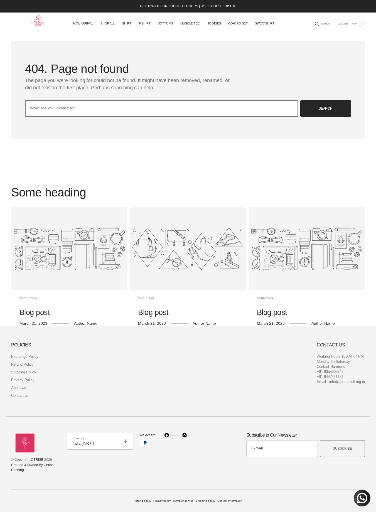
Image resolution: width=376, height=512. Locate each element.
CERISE (37, 460)
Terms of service (183, 500)
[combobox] (161, 108)
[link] (69, 248)
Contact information (229, 500)
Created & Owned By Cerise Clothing (32, 467)
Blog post (34, 312)
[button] (322, 24)
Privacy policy (162, 500)
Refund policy (142, 500)
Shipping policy (205, 500)
